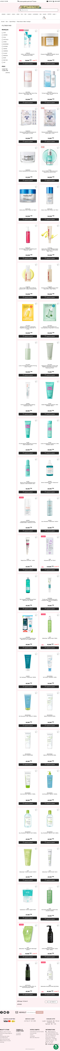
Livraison (18, 1033)
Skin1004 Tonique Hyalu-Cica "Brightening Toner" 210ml (50, 93)
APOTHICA (5, 39)
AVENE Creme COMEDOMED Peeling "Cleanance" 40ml (28, 404)
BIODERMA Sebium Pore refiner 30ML (49, 755)
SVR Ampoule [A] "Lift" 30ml (50, 560)
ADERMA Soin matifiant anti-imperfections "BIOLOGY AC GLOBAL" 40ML (28, 638)
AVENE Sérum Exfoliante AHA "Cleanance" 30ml (49, 482)
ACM (4, 32)
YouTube (4, 1012)
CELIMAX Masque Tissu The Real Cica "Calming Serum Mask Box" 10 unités (50, 326)
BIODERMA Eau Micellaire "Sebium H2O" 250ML (50, 832)
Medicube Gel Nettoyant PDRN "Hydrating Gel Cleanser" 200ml (28, 249)
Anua (4, 37)
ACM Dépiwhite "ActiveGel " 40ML (28, 560)
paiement (18, 1034)
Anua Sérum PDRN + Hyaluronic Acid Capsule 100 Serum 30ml (49, 171)
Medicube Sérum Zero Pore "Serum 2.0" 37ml (49, 209)
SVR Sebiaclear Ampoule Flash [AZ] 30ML (50, 986)
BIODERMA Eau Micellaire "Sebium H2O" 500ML (28, 832)
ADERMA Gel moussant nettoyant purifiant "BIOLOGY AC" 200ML (28, 599)
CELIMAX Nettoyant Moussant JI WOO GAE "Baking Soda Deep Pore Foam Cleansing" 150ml (50, 366)
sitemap (2, 1042)
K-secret (5, 53)
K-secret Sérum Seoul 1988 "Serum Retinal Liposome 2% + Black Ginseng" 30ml (28, 287)
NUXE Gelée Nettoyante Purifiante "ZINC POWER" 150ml (49, 404)
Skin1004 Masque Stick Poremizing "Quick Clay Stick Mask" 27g (28, 93)
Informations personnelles (37, 1031)
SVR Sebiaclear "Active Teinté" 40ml (49, 871)
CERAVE (5, 48)
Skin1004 (5, 60)
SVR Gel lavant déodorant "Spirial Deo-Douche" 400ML (49, 909)
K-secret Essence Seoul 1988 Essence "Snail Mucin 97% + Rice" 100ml (49, 287)
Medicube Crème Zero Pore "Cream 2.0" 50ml (27, 209)
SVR (4, 62)
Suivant (54, 1002)
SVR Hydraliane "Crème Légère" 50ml (28, 909)
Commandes (33, 1033)
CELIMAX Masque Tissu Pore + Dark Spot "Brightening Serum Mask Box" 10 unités (28, 327)
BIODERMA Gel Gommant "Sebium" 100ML (27, 793)
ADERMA (5, 34)
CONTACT (50, 1)
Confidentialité (4, 1037)
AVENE (5, 41)
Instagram (8, 1012)
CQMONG (5, 50)
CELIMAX (5, 46)
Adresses (32, 1036)
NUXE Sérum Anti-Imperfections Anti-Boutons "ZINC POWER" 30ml (28, 482)
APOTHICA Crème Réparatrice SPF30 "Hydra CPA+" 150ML (50, 948)
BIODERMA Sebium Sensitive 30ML (49, 716)
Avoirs (31, 1034)
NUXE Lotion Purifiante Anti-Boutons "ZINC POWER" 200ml (50, 443)
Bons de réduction (34, 1037)
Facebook (1, 1012)
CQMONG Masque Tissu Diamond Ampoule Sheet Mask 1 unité (50, 132)
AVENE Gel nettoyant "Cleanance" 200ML (28, 677)
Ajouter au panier (29, 63)
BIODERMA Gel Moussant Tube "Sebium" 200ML (28, 716)
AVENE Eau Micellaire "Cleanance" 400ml (49, 521)
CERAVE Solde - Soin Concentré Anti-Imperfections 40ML (28, 54)
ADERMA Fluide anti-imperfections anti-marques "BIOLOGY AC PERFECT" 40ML (50, 600)
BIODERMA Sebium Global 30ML (28, 755)
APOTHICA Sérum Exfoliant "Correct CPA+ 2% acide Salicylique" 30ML (28, 986)
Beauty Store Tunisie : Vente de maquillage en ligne (6, 1033)
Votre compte (34, 1029)
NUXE (4, 57)
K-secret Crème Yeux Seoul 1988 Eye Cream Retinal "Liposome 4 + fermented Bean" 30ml (49, 249)
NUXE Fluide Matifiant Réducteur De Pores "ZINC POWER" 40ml (28, 443)
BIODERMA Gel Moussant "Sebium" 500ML (49, 793)
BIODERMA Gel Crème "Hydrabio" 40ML (50, 677)
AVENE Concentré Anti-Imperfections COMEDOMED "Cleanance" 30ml (28, 521)
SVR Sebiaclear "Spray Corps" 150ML (49, 638)
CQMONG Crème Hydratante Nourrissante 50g (28, 170)
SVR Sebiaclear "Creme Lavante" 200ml (27, 871)
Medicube (5, 55)
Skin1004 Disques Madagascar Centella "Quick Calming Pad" (50, 54)
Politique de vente (4, 1036)
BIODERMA (5, 44)
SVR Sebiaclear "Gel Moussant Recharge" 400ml (28, 948)
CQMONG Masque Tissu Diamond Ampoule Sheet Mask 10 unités (28, 132)
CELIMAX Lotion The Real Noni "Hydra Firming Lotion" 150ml (28, 365)
